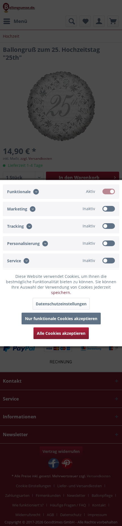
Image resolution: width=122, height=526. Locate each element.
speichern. (61, 292)
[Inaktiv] (108, 208)
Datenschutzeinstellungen (61, 303)
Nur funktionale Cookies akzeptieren (61, 318)
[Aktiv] (108, 191)
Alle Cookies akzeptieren (61, 333)
